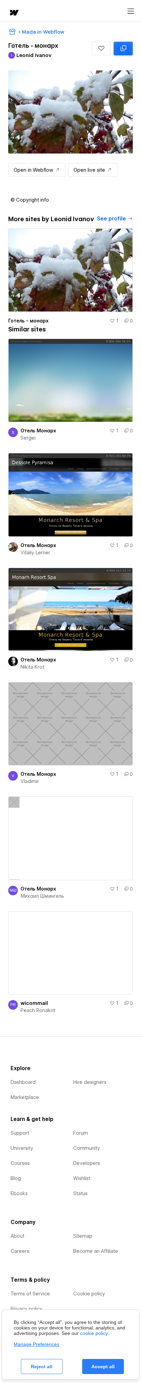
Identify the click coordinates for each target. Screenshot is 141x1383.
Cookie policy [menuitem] (89, 1293)
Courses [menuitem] (20, 1163)
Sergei (28, 438)
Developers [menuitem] (86, 1163)
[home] (13, 13)
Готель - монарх (28, 321)
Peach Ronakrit (38, 1010)
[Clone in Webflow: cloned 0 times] (123, 48)
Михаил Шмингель (42, 896)
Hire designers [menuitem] (89, 1082)
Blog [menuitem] (16, 1178)
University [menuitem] (22, 1148)
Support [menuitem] (20, 1133)
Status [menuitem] (80, 1193)
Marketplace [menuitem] (25, 1097)
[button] (101, 48)
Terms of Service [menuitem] (30, 1293)
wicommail (34, 1003)
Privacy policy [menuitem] (26, 1309)
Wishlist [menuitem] (81, 1178)
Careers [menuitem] (20, 1251)
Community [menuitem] (86, 1148)
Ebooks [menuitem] (19, 1193)
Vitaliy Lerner (35, 552)
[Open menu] (130, 11)
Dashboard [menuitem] (23, 1082)
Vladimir (30, 781)
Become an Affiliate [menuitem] (95, 1251)
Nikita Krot (32, 667)
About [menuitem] (17, 1236)
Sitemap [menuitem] (82, 1236)
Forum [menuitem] (80, 1133)
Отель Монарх (38, 430)
